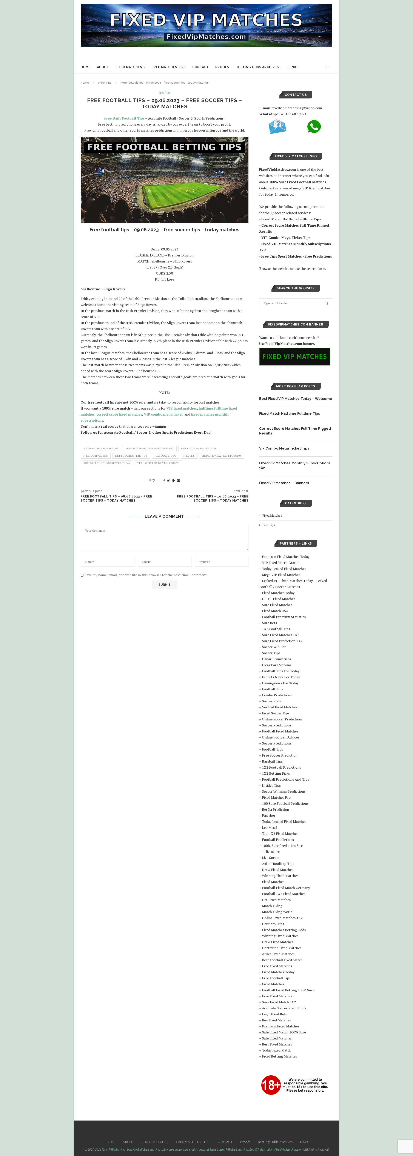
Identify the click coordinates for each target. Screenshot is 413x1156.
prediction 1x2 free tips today (222, 455)
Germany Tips (273, 923)
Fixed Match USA (275, 610)
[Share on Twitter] (168, 480)
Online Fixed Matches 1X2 (282, 917)
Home (85, 82)
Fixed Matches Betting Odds (284, 929)
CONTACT (200, 67)
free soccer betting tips (131, 455)
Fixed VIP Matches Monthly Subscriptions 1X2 (295, 465)
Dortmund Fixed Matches (281, 948)
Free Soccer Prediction (279, 755)
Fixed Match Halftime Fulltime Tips (289, 413)
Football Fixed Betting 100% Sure (288, 990)
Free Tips (104, 82)
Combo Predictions (277, 695)
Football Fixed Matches (280, 731)
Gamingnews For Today (280, 683)
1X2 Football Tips (276, 628)
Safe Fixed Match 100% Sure (284, 1032)
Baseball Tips (272, 761)
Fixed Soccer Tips (275, 713)
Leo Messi (269, 827)
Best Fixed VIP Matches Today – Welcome (295, 399)
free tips (189, 455)
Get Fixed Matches (276, 899)
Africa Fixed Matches (278, 954)
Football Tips (272, 689)
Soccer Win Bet (274, 647)
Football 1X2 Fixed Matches (283, 893)
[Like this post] (156, 480)
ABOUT (103, 67)
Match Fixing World (277, 911)
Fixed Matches (272, 515)
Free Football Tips (276, 978)
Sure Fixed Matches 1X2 (280, 634)
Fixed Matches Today (278, 592)
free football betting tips (198, 448)
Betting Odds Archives (257, 67)
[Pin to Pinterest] (173, 480)
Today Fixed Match (276, 1050)
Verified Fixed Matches (279, 707)
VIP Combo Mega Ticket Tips (284, 448)
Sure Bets (269, 622)
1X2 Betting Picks (276, 773)
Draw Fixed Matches (277, 869)
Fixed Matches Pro (276, 797)
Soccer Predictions (276, 725)
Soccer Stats (272, 701)
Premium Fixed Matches (280, 1026)
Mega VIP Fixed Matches (281, 574)
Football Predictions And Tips (285, 779)
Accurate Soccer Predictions (284, 1008)
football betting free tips (101, 448)
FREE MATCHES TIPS (169, 67)
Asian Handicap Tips (278, 863)
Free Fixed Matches (277, 966)
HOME (86, 67)
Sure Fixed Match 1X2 (279, 1002)
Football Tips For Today (280, 671)
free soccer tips (165, 455)
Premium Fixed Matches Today (286, 556)
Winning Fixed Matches (280, 875)
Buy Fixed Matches (276, 1020)
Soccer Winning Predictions (283, 791)
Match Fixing (272, 905)
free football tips (95, 455)
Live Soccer (271, 857)
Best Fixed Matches (277, 1044)
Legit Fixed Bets (274, 1014)
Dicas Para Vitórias (276, 665)
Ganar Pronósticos (276, 659)
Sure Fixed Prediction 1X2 (282, 641)
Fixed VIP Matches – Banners (284, 483)
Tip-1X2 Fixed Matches (280, 833)
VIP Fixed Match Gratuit (281, 562)
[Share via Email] (178, 480)
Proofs (222, 67)
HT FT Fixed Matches (278, 598)
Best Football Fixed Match (282, 960)
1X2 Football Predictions (281, 767)
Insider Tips (271, 785)
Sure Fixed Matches (277, 604)
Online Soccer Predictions (282, 719)
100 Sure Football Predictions (285, 803)
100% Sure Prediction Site (282, 845)
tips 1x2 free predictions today (158, 463)
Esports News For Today (281, 677)
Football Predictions (278, 839)
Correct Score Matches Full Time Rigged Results (295, 431)
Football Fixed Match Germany (286, 887)
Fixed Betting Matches (279, 1056)
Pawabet (268, 815)
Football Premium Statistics (284, 616)
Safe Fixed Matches (277, 1038)
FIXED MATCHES (129, 67)
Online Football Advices (280, 737)
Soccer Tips (271, 653)
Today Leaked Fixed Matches (284, 568)
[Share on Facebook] (164, 480)
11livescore (271, 851)
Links (293, 67)
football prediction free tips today (150, 448)
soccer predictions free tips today (106, 463)
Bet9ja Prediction (275, 809)
